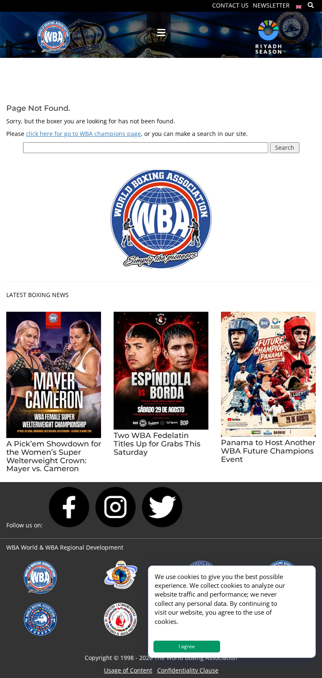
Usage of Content (128, 670)
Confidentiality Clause (187, 670)
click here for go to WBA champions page (83, 134)
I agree (187, 646)
